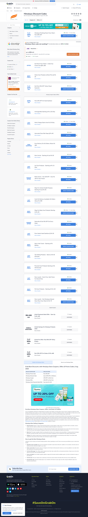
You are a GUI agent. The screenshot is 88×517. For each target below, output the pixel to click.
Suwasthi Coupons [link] (10, 134)
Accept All (7, 513)
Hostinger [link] (9, 141)
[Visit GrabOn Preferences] (13, 44)
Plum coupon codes (43, 421)
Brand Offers (48, 481)
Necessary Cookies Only (18, 513)
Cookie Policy (13, 510)
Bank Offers (48, 483)
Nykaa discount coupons (29, 421)
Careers (60, 486)
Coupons (32, 20)
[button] (80, 20)
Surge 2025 (34, 481)
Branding (61, 485)
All (26, 20)
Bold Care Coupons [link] (11, 130)
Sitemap (60, 490)
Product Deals (34, 485)
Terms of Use (61, 483)
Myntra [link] (8, 143)
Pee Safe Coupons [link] (10, 128)
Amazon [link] (8, 152)
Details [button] (37, 36)
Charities (33, 486)
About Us (61, 480)
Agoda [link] (8, 150)
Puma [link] (8, 148)
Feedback (61, 491)
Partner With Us (62, 488)
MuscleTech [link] (33, 48)
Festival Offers (49, 485)
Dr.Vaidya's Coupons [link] (11, 125)
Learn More (16, 496)
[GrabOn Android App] (11, 484)
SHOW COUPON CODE (73, 54)
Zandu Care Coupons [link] (11, 123)
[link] (52, 26)
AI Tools (33, 480)
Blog (32, 483)
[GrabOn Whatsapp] (8, 489)
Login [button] (79, 4)
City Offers (48, 480)
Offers (39, 20)
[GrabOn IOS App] (22, 484)
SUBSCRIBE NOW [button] (73, 469)
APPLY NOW (13, 89)
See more (9, 154)
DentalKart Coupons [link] (11, 132)
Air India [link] (8, 145)
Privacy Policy (61, 481)
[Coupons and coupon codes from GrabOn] (10, 4)
